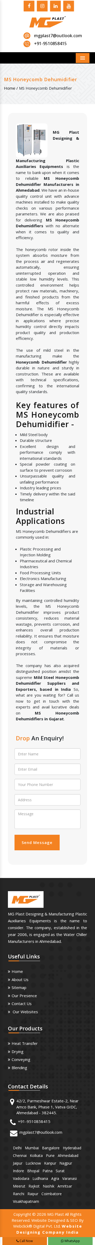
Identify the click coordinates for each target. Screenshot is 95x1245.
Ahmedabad (68, 1155)
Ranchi (18, 1193)
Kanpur (50, 1163)
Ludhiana (40, 1178)
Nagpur (65, 1163)
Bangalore (51, 1147)
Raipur (32, 1193)
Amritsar (65, 1186)
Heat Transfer (25, 1043)
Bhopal (33, 1170)
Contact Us (22, 1003)
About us (20, 979)
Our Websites (25, 1011)
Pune (50, 1155)
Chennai (20, 1155)
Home (17, 971)
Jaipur (17, 1163)
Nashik (48, 1186)
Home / (11, 88)
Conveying (21, 1059)
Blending (19, 1067)
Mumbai (32, 1147)
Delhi (17, 1147)
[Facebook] (29, 7)
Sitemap (19, 987)
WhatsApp (72, 1241)
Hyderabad (72, 1147)
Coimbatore (51, 1193)
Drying (17, 1051)
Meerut (19, 1186)
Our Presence (24, 995)
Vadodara (21, 1178)
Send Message (37, 842)
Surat (60, 1170)
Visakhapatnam (26, 1201)
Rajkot (34, 1186)
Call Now (26, 1241)
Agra (55, 1178)
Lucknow (33, 1163)
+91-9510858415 (34, 1121)
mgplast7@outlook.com (58, 35)
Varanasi (69, 1178)
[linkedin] (55, 7)
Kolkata (36, 1155)
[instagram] (42, 7)
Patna (47, 1170)
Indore (18, 1170)
